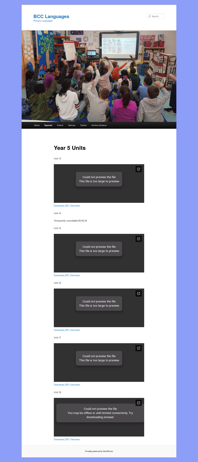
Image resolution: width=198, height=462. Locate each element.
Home (36, 125)
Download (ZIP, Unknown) (67, 205)
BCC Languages (51, 16)
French (60, 125)
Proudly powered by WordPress (99, 451)
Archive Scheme (99, 125)
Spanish (48, 125)
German (71, 125)
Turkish (83, 125)
